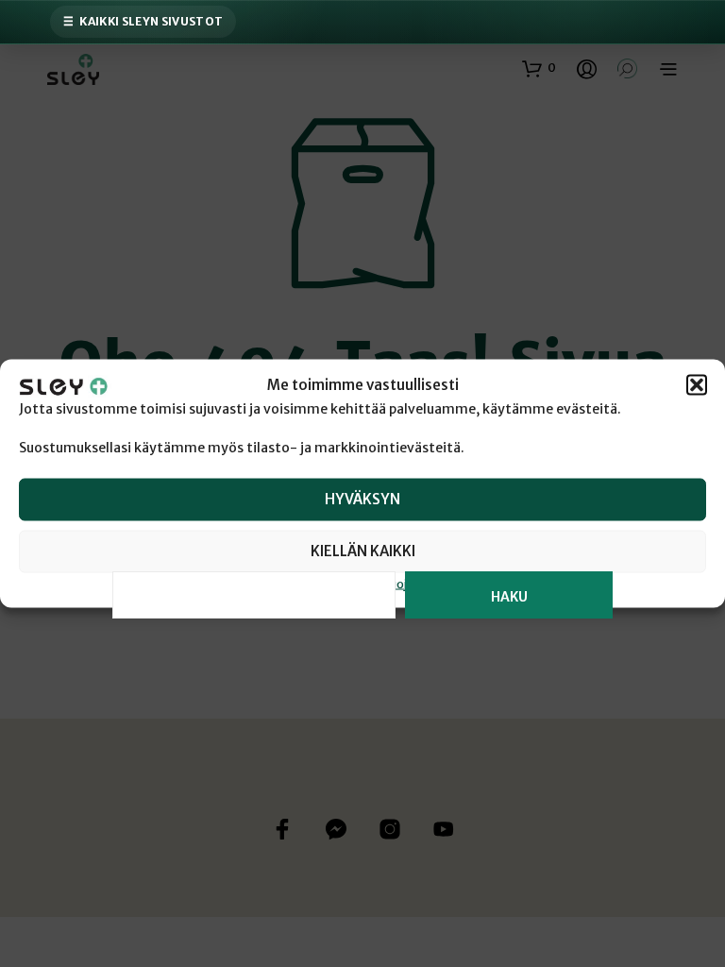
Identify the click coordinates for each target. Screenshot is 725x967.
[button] (696, 385)
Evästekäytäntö (299, 583)
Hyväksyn (362, 499)
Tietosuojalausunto (407, 583)
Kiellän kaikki (363, 551)
